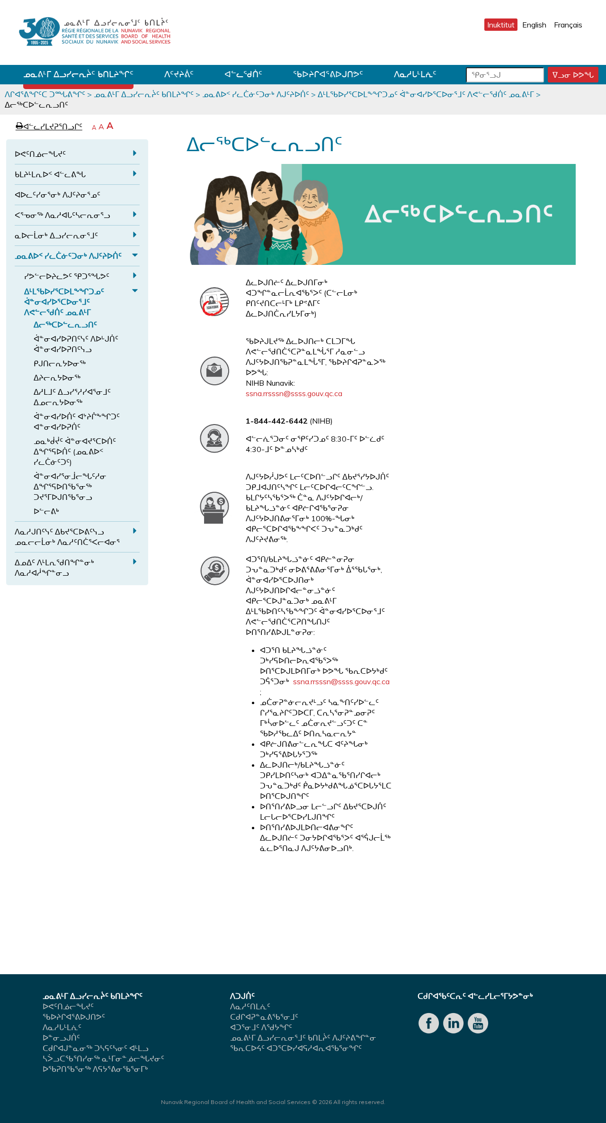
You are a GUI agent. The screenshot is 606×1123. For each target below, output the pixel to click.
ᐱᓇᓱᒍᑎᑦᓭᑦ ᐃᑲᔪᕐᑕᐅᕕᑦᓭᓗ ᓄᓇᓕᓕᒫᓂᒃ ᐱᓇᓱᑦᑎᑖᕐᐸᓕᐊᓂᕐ (67, 537)
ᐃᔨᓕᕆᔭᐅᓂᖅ (57, 377)
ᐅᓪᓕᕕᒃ (46, 511)
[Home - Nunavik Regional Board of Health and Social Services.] (94, 32)
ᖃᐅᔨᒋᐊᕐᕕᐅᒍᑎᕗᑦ (328, 74)
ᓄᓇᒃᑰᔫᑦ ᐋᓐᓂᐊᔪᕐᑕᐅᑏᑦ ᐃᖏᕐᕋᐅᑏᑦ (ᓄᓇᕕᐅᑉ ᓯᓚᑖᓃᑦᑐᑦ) (75, 451)
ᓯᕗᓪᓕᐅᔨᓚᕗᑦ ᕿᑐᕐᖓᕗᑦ (66, 276)
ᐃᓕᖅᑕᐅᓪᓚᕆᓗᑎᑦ (65, 324)
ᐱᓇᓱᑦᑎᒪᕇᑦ (250, 1006)
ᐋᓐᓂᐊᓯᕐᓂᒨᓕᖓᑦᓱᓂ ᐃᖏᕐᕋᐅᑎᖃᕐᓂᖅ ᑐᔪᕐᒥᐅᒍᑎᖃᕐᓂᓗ (70, 486)
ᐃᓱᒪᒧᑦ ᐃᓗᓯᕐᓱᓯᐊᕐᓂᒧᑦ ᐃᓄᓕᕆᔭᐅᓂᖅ (72, 397)
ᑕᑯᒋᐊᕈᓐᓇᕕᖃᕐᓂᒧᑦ (264, 1017)
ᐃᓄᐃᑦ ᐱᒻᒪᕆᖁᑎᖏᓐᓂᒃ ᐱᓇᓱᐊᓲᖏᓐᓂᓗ (54, 568)
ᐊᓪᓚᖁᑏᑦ (243, 74)
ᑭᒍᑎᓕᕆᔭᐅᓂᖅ (60, 363)
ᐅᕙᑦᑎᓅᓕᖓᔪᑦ (40, 154)
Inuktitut (501, 24)
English (534, 24)
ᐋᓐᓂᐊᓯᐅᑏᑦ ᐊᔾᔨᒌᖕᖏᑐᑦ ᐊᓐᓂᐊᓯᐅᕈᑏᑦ (77, 422)
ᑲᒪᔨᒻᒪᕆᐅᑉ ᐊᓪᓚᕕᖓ (50, 174)
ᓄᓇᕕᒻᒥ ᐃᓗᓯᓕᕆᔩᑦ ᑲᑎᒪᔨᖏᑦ (78, 74)
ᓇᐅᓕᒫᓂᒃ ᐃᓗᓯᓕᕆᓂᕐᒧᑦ (56, 235)
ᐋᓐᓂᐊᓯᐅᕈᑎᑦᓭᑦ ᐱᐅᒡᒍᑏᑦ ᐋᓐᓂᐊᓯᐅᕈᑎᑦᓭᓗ (76, 344)
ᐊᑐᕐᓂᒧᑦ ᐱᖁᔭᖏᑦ (261, 1027)
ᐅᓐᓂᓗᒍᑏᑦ (61, 1037)
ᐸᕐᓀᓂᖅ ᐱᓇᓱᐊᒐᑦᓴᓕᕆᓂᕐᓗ (62, 215)
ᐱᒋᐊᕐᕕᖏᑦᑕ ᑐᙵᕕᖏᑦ (45, 94)
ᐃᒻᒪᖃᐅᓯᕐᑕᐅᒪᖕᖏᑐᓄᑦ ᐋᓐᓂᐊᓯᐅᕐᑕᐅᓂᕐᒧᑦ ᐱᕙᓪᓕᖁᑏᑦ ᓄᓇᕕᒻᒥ (426, 94)
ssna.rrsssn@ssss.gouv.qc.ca (294, 393)
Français (568, 24)
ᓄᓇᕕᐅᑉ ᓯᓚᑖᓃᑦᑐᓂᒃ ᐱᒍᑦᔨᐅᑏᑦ (255, 94)
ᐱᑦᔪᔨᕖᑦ (179, 74)
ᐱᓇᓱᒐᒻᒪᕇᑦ (415, 74)
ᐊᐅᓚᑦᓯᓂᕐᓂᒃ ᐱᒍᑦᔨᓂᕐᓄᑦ (57, 194)
